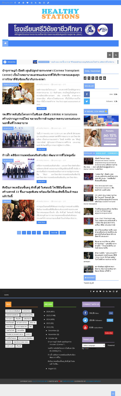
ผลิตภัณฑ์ (7, 202)
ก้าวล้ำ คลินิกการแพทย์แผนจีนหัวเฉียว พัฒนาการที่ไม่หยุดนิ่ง (38, 155)
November (52, 334)
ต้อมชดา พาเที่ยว (10, 49)
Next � (54, 233)
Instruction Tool (21, 342)
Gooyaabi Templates (93, 381)
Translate (92, 348)
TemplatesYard (68, 381)
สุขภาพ (32, 323)
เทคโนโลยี (10, 330)
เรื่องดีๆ (18, 319)
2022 (48, 327)
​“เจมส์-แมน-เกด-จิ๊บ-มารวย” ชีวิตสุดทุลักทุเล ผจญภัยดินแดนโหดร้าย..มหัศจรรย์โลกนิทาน (74, 62)
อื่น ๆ (6, 55)
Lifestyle (26, 311)
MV (31, 326)
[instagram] (44, 2)
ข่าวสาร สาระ (55, 49)
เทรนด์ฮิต (88, 49)
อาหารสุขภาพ (21, 326)
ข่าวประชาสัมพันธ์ (27, 49)
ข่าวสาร (9, 319)
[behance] (40, 2)
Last (62, 233)
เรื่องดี (18, 346)
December (52, 330)
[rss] (35, 2)
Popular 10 (89, 153)
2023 (48, 323)
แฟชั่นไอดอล (11, 338)
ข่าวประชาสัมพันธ (26, 338)
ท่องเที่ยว (9, 326)
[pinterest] (23, 2)
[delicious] (48, 2)
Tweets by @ (89, 283)
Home (6, 295)
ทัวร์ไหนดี (42, 49)
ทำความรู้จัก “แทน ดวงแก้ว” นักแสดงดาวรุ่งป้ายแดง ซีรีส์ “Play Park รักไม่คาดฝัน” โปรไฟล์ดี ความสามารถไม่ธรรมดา (101, 257)
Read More (41, 108)
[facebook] (15, 2)
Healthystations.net (40, 381)
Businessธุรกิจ (27, 315)
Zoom (8, 342)
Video (28, 334)
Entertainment (36, 62)
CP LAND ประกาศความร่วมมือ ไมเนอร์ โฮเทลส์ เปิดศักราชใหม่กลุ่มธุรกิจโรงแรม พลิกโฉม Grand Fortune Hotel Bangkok (101, 199)
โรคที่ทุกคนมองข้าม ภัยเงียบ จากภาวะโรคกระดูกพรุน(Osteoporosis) (106, 211)
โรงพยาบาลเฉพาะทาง (10, 85)
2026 (48, 311)
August (51, 368)
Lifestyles (68, 49)
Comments (113, 153)
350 (45, 233)
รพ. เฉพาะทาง (101, 49)
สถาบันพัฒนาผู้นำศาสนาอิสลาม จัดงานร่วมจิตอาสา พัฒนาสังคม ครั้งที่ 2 (105, 269)
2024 (48, 319)
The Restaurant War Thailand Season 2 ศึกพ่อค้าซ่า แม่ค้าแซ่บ (104, 188)
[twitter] (19, 2)
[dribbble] (31, 2)
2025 (48, 315)
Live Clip (9, 346)
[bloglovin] (27, 2)
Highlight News (101, 153)
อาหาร (78, 49)
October (51, 338)
